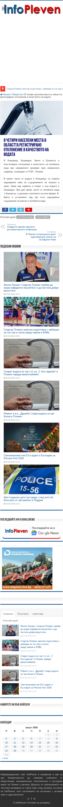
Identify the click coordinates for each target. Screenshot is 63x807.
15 (48, 742)
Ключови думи (10, 620)
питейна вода (25, 217)
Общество (17, 94)
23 (56, 746)
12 (23, 742)
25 (15, 750)
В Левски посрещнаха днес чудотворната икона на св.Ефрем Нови (41, 236)
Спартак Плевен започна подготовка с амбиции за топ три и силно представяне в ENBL (31, 331)
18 (15, 746)
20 (31, 746)
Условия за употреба (38, 802)
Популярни (22, 614)
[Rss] (28, 799)
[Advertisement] (31, 51)
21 (40, 746)
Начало (6, 94)
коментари (38, 614)
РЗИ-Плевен (43, 217)
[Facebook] (31, 799)
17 (6, 746)
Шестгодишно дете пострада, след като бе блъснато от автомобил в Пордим (28, 499)
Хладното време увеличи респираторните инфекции (22, 227)
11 (15, 742)
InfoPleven (20, 802)
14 (40, 742)
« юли (5, 758)
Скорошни (8, 614)
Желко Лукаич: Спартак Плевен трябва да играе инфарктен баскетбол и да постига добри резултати (31, 287)
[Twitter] (34, 799)
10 (6, 742)
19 (23, 746)
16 (56, 742)
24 (6, 750)
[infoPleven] (31, 9)
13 (31, 742)
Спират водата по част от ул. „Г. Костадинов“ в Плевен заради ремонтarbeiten (31, 373)
